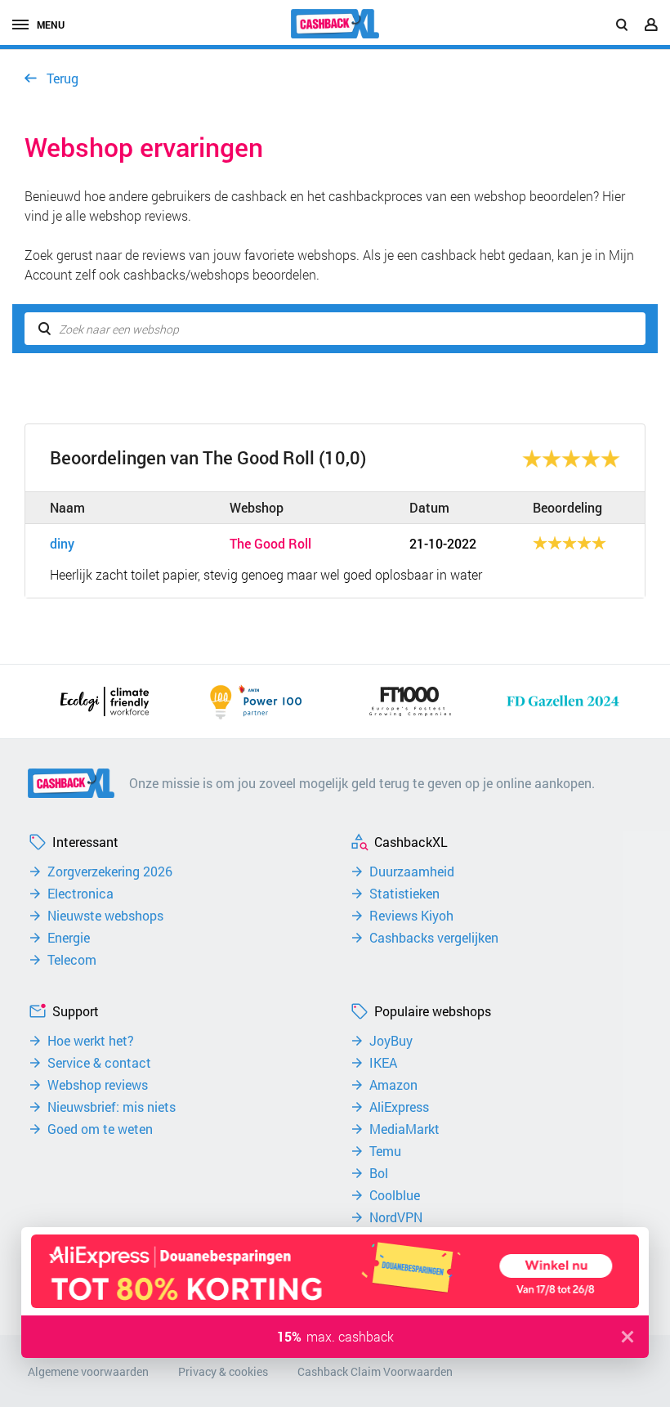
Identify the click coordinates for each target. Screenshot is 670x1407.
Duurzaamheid (411, 871)
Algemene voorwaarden (88, 1371)
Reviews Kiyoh (411, 915)
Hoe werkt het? (90, 1040)
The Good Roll (270, 543)
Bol (378, 1173)
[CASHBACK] (335, 23)
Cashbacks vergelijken (433, 937)
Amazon (393, 1085)
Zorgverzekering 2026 (109, 871)
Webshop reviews (97, 1085)
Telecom (71, 959)
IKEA (383, 1062)
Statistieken (404, 893)
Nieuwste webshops (105, 915)
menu (51, 24)
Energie (68, 937)
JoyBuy (391, 1040)
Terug (62, 78)
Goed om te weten (100, 1129)
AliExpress (399, 1107)
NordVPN (395, 1217)
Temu (385, 1151)
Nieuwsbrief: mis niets (111, 1107)
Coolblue (394, 1195)
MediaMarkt (404, 1129)
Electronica (80, 893)
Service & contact (99, 1062)
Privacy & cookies (223, 1371)
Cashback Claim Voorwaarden (375, 1371)
